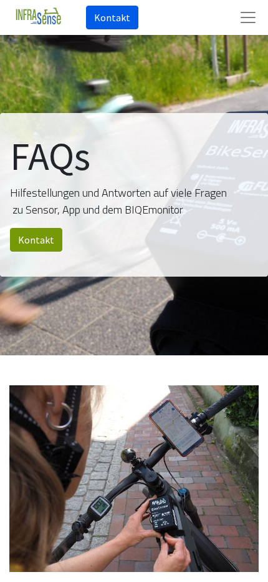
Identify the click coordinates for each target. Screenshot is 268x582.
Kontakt (112, 17)
